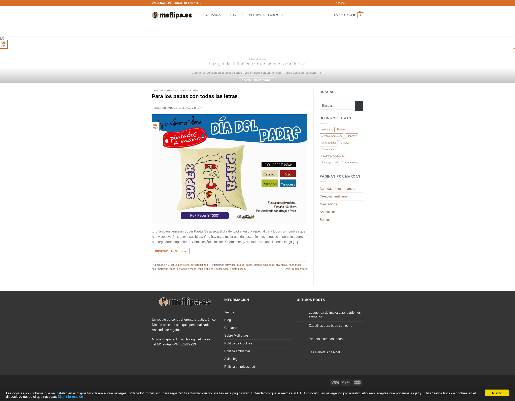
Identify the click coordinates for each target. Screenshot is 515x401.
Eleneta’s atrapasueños (326, 339)
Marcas (217, 15)
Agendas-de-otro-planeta (337, 188)
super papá (222, 268)
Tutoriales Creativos (332, 155)
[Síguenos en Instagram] (353, 3)
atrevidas (230, 264)
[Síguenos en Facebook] (349, 3)
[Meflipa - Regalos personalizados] (172, 15)
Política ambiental (237, 351)
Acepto (497, 392)
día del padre (244, 264)
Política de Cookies (238, 343)
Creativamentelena (165, 90)
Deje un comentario (296, 268)
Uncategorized (190, 90)
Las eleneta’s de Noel (324, 352)
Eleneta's (351, 135)
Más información (70, 396)
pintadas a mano (186, 268)
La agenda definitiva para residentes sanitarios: (258, 63)
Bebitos (341, 129)
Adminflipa (195, 108)
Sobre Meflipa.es (252, 15)
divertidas (281, 264)
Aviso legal (232, 359)
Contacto (275, 15)
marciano (163, 268)
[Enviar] (359, 106)
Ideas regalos (329, 142)
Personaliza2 (328, 149)
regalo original (206, 268)
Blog (232, 15)
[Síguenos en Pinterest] (361, 3)
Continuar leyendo (257, 80)
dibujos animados (264, 264)
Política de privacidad (239, 366)
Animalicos (328, 212)
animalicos (327, 129)
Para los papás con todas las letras (195, 96)
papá (172, 268)
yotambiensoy (238, 268)
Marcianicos (328, 204)
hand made (295, 264)
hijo (154, 268)
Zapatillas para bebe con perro (330, 325)
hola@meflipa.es (198, 339)
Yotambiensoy (349, 162)
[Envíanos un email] (357, 3)
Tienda (203, 15)
